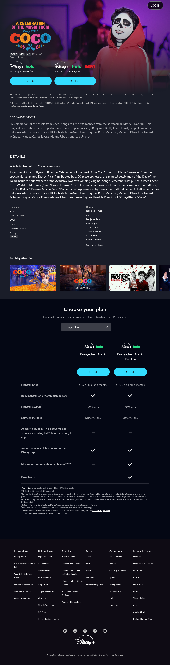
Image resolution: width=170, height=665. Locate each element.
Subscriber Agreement (23, 585)
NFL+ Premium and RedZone (70, 593)
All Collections (115, 556)
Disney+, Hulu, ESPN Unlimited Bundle (71, 572)
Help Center (43, 584)
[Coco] (33, 278)
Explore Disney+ (45, 556)
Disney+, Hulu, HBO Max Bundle (72, 583)
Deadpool (137, 556)
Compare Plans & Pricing (72, 602)
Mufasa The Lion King (142, 619)
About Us (42, 598)
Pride (111, 598)
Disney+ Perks (44, 563)
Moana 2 (137, 577)
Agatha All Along (140, 612)
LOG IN (155, 5)
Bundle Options (68, 556)
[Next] (164, 277)
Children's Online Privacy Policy (24, 565)
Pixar (88, 563)
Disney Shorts (115, 584)
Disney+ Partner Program (48, 619)
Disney (88, 556)
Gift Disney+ (43, 612)
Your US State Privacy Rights (23, 576)
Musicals (113, 563)
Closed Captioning (46, 605)
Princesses (113, 605)
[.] (65, 631)
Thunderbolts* (139, 598)
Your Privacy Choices (22, 592)
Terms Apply (27, 488)
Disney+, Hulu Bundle (71, 563)
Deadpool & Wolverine (143, 563)
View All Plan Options (22, 116)
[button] (49, 551)
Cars (135, 605)
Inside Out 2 (138, 570)
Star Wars (90, 577)
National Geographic (94, 584)
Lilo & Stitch (138, 584)
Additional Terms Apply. (33, 106)
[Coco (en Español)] (83, 278)
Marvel (89, 570)
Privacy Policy (20, 556)
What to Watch (44, 577)
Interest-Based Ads (22, 598)
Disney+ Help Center (101, 510)
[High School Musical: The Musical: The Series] (132, 278)
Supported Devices (46, 591)
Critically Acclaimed (118, 570)
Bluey (135, 591)
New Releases (44, 570)
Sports (112, 577)
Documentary (115, 591)
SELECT (31, 81)
